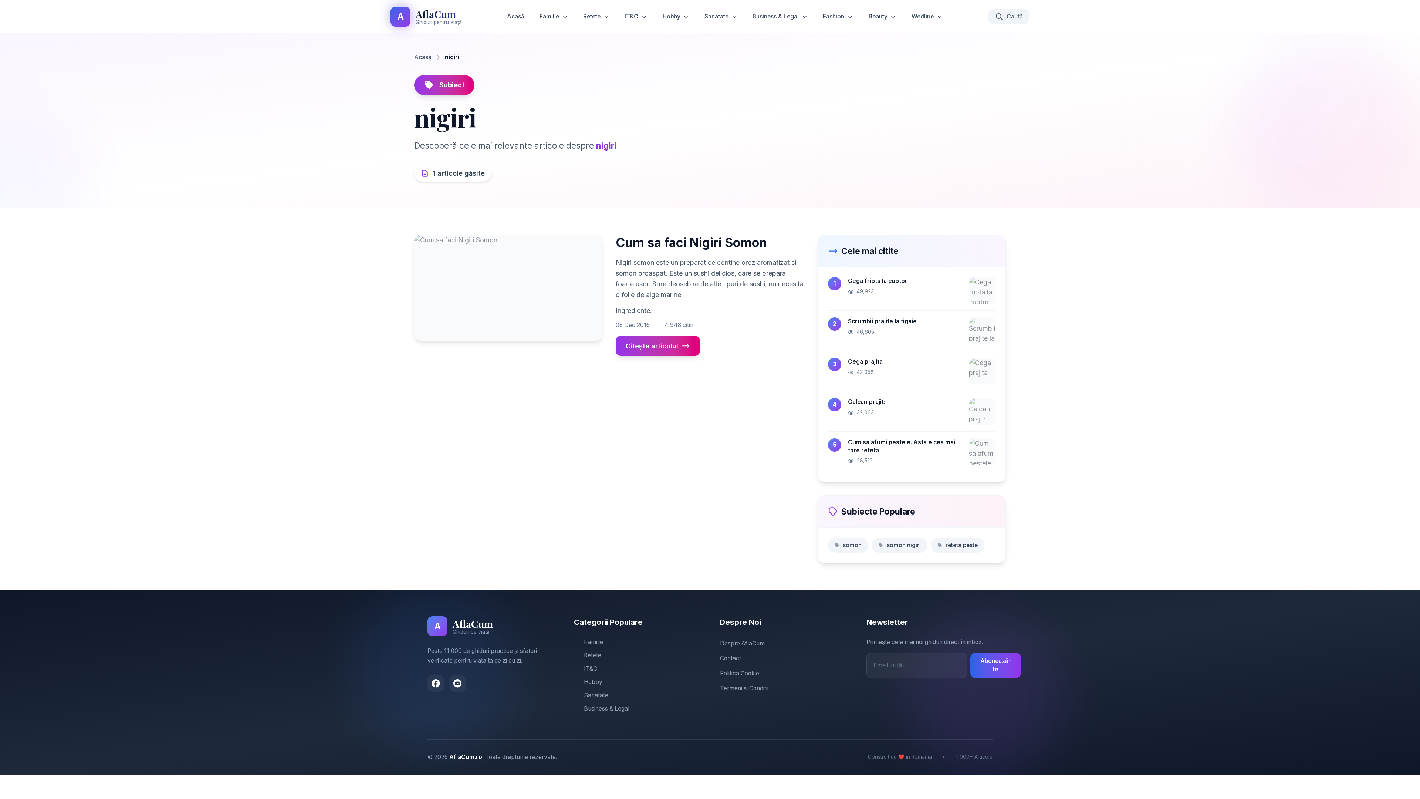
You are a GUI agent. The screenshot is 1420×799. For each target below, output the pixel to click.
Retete (592, 16)
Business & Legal (776, 16)
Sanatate (716, 16)
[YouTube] (457, 683)
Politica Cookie (739, 673)
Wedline (923, 16)
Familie (549, 16)
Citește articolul (652, 346)
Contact (730, 658)
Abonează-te (995, 665)
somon (852, 545)
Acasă (515, 16)
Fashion (833, 16)
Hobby (671, 16)
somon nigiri (904, 545)
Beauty (878, 16)
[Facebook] (435, 683)
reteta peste (962, 545)
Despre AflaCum (742, 643)
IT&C (631, 16)
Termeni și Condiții (744, 688)
